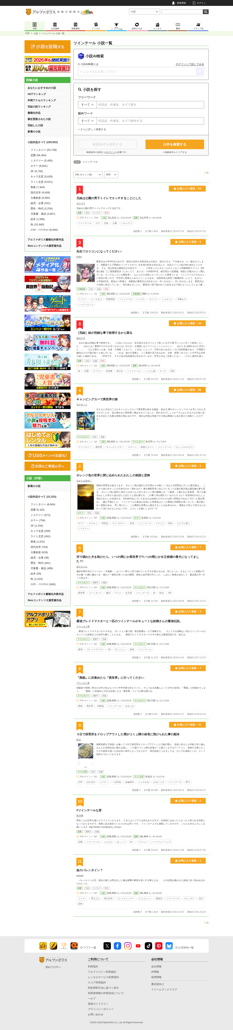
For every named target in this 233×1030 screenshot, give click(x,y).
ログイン (201, 3)
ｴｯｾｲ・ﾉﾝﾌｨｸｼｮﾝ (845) (43, 584)
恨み (170, 523)
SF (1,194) (37, 525)
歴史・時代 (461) (40, 562)
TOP (27, 33)
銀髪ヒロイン (147, 447)
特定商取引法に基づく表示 (103, 987)
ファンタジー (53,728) (44, 149)
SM (169, 593)
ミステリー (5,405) (42, 160)
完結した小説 (35, 125)
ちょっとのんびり (184, 447)
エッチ (163, 371)
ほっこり (121, 842)
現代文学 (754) (39, 546)
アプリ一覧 (89, 947)
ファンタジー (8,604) (43, 504)
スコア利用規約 (97, 982)
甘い (132, 842)
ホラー (80, 513)
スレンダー (189, 898)
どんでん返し (183, 523)
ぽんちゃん (81, 566)
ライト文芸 (82, 772)
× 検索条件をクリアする (175, 152)
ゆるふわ (129, 706)
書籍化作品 (34, 112)
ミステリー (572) (40, 515)
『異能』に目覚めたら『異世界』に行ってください (110, 677)
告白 (201, 898)
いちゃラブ (126, 223)
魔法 (108, 593)
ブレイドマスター (95, 649)
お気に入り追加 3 (189, 611)
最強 (80, 649)
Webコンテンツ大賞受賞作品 (45, 245)
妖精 (132, 649)
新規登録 (181, 3)
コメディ (103, 782)
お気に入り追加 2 (189, 800)
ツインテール (84, 223)
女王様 (128, 593)
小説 (36, 33)
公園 (114, 223)
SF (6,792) (37, 171)
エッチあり (96, 299)
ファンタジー (83, 437)
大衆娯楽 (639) (39, 552)
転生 (162, 593)
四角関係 (110, 299)
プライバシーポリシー (101, 1009)
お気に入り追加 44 (189, 323)
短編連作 (129, 782)
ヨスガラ (80, 203)
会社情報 (156, 966)
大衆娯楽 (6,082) (40, 197)
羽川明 (79, 815)
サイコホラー (119, 523)
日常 (80, 782)
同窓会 (105, 523)
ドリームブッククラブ (164, 989)
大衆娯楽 (81, 289)
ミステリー (83, 528)
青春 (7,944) (38, 187)
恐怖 (80, 904)
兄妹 (106, 223)
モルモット (81, 404)
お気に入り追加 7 (189, 547)
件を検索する (174, 144)
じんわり (108, 842)
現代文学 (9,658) (40, 192)
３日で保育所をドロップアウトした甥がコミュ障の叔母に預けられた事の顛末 (128, 734)
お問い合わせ (95, 1014)
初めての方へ (53, 967)
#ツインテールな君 (89, 810)
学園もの (181, 299)
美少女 (119, 371)
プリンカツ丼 (83, 626)
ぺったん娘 (149, 371)
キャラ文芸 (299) (40, 531)
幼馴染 (100, 706)
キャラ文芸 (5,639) (42, 176)
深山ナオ (80, 338)
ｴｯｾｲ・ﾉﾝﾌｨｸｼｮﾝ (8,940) (44, 229)
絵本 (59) (36, 573)
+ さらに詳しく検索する (92, 129)
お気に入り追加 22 (189, 188)
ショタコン (167, 299)
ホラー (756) (38, 520)
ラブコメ (82, 299)
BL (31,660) (37, 224)
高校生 (159, 898)
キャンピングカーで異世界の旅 (97, 399)
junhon (79, 875)
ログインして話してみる (190, 64)
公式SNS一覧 (186, 947)
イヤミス (159, 523)
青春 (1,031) (38, 541)
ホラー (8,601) (39, 165)
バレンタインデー (125, 898)
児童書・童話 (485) (42, 568)
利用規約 (93, 966)
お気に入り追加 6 (189, 241)
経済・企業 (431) (40, 203)
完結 (172, 371)
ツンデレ (140, 299)
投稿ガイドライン (98, 1003)
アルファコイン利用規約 (102, 971)
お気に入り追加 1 (189, 465)
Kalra (79, 256)
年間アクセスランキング (42, 100)
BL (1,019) (37, 578)
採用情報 (156, 977)
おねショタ (158, 782)
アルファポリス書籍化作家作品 (46, 239)
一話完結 (116, 782)
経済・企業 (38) (40, 557)
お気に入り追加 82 (189, 389)
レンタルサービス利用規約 (103, 977)
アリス (118, 593)
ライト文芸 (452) (40, 536)
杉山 (78, 739)
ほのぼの (91, 782)
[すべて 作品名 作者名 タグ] (87, 104)
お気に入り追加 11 (189, 724)
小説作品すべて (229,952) (43, 142)
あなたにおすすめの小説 (42, 87)
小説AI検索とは (90, 64)
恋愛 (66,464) (38, 155)
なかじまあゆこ (84, 480)
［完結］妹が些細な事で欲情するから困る (104, 332)
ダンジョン (120, 649)
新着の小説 (34, 131)
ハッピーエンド (86, 304)
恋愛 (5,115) (38, 509)
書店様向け (157, 984)
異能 (80, 706)
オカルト (93, 523)
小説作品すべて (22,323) (42, 496)
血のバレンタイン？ (89, 870)
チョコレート (145, 898)
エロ (97, 223)
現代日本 (108, 898)
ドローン (132, 447)
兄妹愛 (109, 371)
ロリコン (153, 299)
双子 (188, 782)
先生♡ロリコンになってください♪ (99, 251)
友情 (132, 523)
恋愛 (79, 213)
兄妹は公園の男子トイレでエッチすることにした (108, 198)
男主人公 (95, 898)
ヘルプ (92, 998)
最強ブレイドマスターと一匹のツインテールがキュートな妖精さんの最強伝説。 (129, 621)
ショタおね (143, 782)
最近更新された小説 (39, 119)
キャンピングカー (115, 447)
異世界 (98, 447)
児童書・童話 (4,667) (43, 213)
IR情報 (155, 971)
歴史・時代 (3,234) (42, 208)
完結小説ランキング (39, 106)
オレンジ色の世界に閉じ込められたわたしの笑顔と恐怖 (113, 475)
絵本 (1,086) (38, 219)
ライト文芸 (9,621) (42, 181)
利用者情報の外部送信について (106, 993)
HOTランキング (37, 94)
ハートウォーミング (161, 842)
